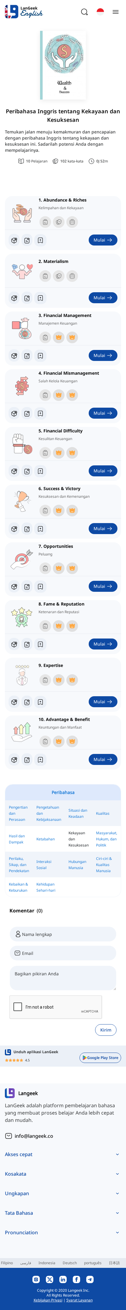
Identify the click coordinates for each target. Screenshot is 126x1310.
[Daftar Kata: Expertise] (26, 702)
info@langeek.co (34, 1136)
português (93, 1262)
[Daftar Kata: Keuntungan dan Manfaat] (26, 759)
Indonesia (47, 1262)
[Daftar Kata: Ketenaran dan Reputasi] (26, 644)
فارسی (25, 1262)
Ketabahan (45, 839)
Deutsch (70, 1262)
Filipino (7, 1262)
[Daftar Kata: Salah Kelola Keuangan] (26, 413)
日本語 (114, 1262)
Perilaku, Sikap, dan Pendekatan (19, 864)
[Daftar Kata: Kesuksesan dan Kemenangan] (26, 528)
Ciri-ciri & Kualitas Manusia (104, 864)
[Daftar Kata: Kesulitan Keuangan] (26, 471)
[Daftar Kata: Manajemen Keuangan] (26, 355)
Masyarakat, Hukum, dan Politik (106, 839)
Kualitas (102, 813)
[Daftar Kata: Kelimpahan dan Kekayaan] (26, 240)
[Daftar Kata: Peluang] (26, 586)
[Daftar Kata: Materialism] (26, 298)
